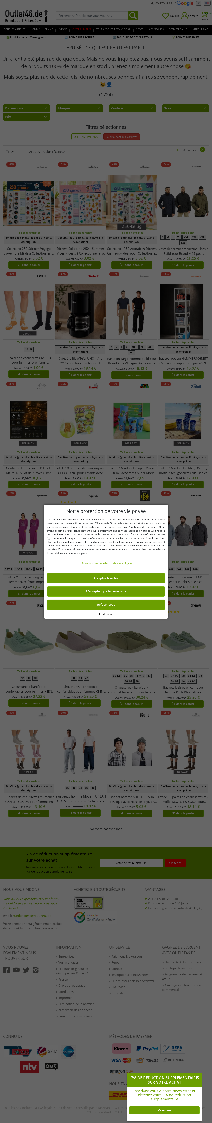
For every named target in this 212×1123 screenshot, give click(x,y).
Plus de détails (106, 613)
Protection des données (95, 563)
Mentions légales (122, 563)
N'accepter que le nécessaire (106, 591)
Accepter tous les (106, 578)
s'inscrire (164, 1110)
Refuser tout (106, 605)
